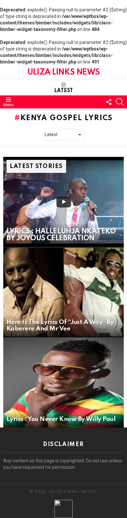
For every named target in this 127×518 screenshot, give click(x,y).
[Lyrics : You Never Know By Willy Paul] (63, 382)
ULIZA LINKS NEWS (63, 72)
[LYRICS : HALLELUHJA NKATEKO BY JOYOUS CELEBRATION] (63, 202)
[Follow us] (109, 101)
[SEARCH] (120, 101)
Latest (63, 90)
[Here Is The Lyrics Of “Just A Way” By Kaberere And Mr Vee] (63, 292)
